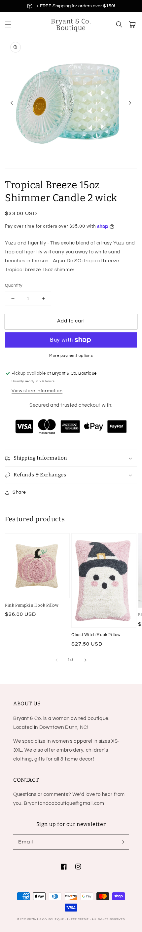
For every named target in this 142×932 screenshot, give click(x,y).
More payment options (71, 356)
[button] (8, 24)
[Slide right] (130, 102)
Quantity (13, 285)
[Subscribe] (121, 842)
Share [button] (19, 492)
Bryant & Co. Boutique (46, 919)
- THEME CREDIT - (78, 919)
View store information (37, 391)
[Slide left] (12, 102)
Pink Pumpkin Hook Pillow (31, 605)
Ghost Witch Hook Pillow (96, 634)
